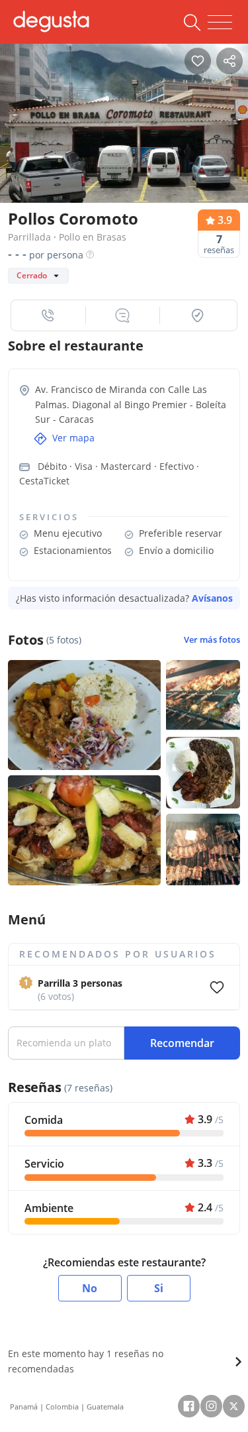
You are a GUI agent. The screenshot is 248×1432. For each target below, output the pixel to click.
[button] (48, 315)
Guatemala (105, 1406)
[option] (124, 123)
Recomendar (182, 1043)
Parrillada (29, 237)
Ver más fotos (212, 639)
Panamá (24, 1406)
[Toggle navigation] (220, 22)
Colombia (62, 1406)
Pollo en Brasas (92, 237)
